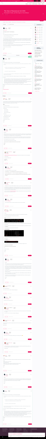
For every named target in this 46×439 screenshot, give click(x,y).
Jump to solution (5, 30)
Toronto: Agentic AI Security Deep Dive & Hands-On (38, 72)
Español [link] (31, 430)
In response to (6, 153)
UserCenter (30, 438)
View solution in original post (6, 89)
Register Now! (6, 14)
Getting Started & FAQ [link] (4, 430)
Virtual (35, 82)
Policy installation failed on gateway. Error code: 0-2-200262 (38, 50)
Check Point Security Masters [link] (19, 430)
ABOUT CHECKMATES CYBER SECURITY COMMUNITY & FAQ (34, 2)
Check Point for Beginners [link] (11, 430)
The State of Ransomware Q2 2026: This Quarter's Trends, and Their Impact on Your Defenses (39, 68)
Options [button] (31, 22)
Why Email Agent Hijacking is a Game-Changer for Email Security (38, 80)
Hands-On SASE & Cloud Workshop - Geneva (38, 89)
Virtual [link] (38, 63)
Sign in (9, 435)
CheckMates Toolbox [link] (25, 430)
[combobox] (20, 24)
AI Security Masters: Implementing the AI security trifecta (38, 85)
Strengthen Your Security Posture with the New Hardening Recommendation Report (38, 53)
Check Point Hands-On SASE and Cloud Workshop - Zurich (38, 76)
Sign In (43, 2)
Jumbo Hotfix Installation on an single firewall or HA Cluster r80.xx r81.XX (38, 56)
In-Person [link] (41, 63)
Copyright (22, 438)
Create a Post (42, 20)
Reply (29, 53)
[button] (35, 1)
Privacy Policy (21, 0)
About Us (27, 438)
